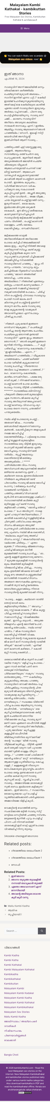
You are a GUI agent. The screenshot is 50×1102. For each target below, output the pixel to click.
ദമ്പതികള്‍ (10, 1026)
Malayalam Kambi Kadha (18, 997)
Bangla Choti (11, 1054)
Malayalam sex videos (20, 59)
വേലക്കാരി (10, 1040)
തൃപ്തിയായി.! (15, 914)
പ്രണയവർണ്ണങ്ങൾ (15, 1035)
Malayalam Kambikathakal (18, 1007)
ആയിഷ (12, 910)
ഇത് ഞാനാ (17, 876)
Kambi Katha (11, 960)
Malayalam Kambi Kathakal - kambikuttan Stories (25, 9)
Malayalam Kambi (14, 988)
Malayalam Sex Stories (17, 1012)
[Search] (42, 931)
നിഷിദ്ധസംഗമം (13, 1030)
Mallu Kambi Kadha (19, 906)
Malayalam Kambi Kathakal (19, 1002)
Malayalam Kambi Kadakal (19, 993)
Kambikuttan (11, 983)
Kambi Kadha (11, 955)
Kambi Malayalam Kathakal (19, 969)
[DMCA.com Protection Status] (25, 1093)
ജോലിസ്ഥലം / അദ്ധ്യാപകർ (20, 1021)
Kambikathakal (12, 979)
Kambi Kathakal (13, 964)
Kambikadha (11, 974)
